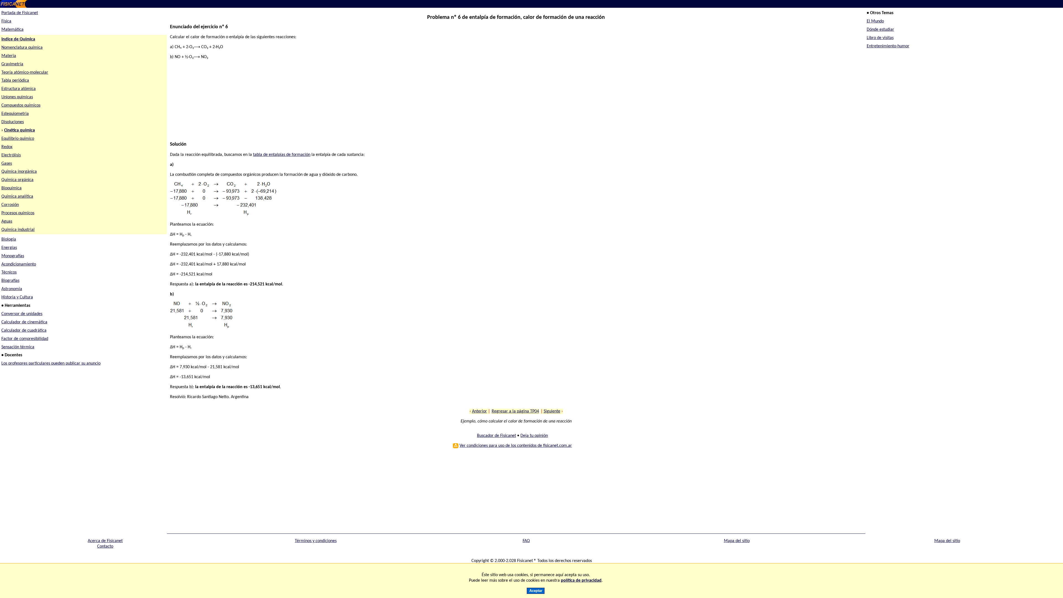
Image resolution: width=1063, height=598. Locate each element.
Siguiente (552, 411)
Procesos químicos (17, 213)
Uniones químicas (17, 97)
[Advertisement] (336, 103)
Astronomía (11, 289)
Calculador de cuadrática (24, 330)
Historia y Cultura (17, 297)
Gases (6, 163)
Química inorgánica (19, 171)
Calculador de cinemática (24, 322)
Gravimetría (12, 64)
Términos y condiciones (316, 541)
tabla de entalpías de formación (281, 155)
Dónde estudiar (880, 29)
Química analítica (17, 196)
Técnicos (9, 272)
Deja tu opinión (534, 436)
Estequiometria (15, 114)
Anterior (479, 411)
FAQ (526, 541)
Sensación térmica (17, 347)
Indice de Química (18, 39)
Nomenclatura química (22, 47)
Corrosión (10, 205)
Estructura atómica (18, 89)
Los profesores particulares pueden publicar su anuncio (50, 363)
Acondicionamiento (18, 264)
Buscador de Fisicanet (496, 436)
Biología (8, 239)
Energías (9, 248)
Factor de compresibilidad (24, 339)
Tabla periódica (15, 80)
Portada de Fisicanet (19, 13)
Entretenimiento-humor (888, 46)
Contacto (105, 546)
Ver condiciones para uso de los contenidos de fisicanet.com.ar (516, 446)
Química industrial (18, 230)
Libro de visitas (880, 38)
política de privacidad (581, 580)
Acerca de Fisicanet (105, 541)
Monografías (12, 256)
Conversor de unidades (21, 314)
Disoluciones (12, 122)
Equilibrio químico (17, 138)
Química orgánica (17, 180)
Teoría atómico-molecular (24, 72)
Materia (8, 56)
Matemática (12, 29)
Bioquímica (11, 188)
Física (6, 21)
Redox (6, 147)
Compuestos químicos (20, 105)
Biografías (10, 281)
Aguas (6, 221)
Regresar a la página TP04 (515, 411)
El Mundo (875, 21)
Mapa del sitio (737, 541)
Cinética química (19, 130)
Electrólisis (11, 155)
